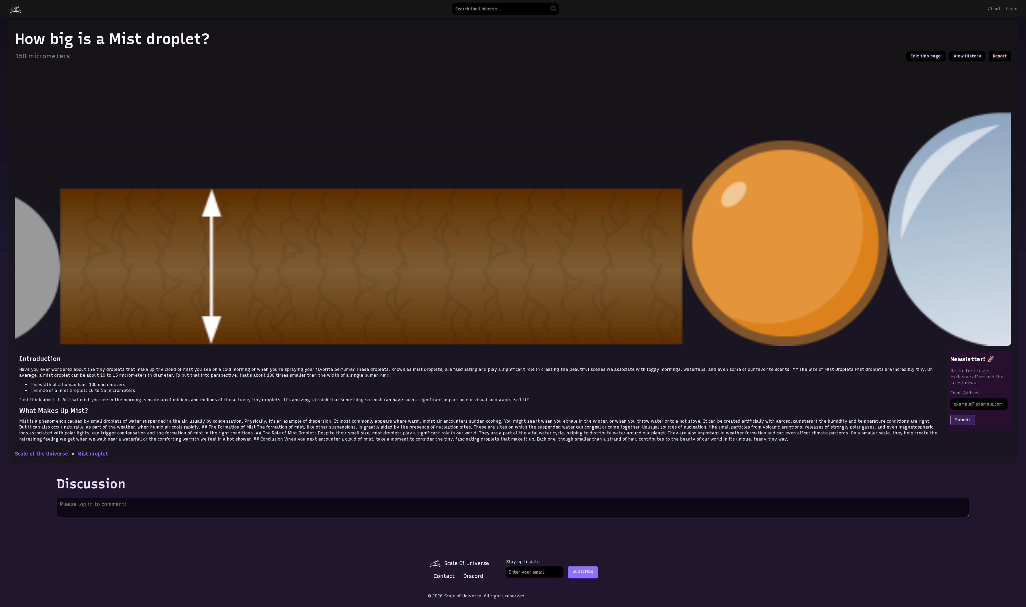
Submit (962, 419)
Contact (444, 576)
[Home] (16, 8)
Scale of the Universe (41, 454)
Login (1011, 8)
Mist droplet (92, 454)
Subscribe (582, 571)
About (994, 8)
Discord (473, 576)
